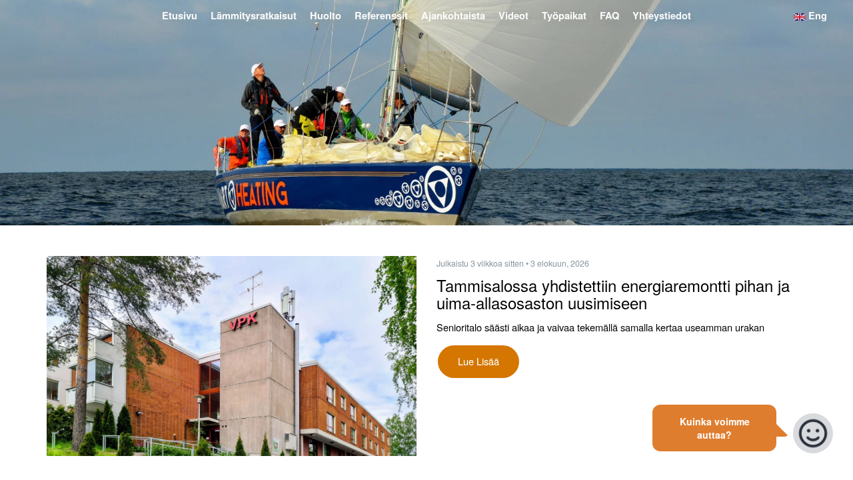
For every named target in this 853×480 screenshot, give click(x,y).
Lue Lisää (478, 361)
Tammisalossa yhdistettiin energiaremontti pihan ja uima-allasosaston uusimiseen (613, 293)
